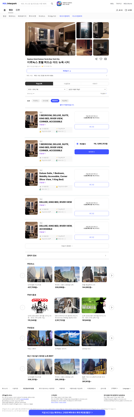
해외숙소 (12, 16)
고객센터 (114, 388)
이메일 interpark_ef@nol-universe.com (115, 399)
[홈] (4, 10)
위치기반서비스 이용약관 (46, 388)
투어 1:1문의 (54, 402)
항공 (4, 16)
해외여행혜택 (65, 16)
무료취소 (36, 100)
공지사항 (103, 388)
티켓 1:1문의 (62, 402)
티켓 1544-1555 (66, 397)
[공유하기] (96, 59)
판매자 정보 (32, 255)
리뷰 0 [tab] (95, 84)
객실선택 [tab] (39, 84)
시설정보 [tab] (67, 84)
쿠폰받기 (66, 71)
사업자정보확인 (24, 399)
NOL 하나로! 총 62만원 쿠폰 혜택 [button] (33, 4)
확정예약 (55, 100)
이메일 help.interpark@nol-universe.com (75, 399)
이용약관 (15, 388)
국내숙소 (42, 16)
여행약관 (62, 388)
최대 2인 (61, 131)
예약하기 (92, 152)
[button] (22, 275)
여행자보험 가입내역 (76, 388)
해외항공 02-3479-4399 (58, 400)
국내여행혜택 (77, 16)
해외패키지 (22, 16)
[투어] (10, 10)
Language (126, 388)
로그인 (91, 127)
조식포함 (45, 100)
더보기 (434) (66, 246)
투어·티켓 (32, 16)
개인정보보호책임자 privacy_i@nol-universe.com (118, 400)
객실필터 (103, 93)
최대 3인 (44, 189)
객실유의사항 (46, 131)
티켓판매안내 (91, 388)
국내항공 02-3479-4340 (74, 400)
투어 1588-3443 (56, 397)
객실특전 (64, 100)
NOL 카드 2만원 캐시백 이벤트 (43, 75)
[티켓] (18, 10)
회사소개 (5, 388)
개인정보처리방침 (28, 388)
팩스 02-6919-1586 (56, 399)
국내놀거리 (52, 16)
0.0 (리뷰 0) (47, 66)
